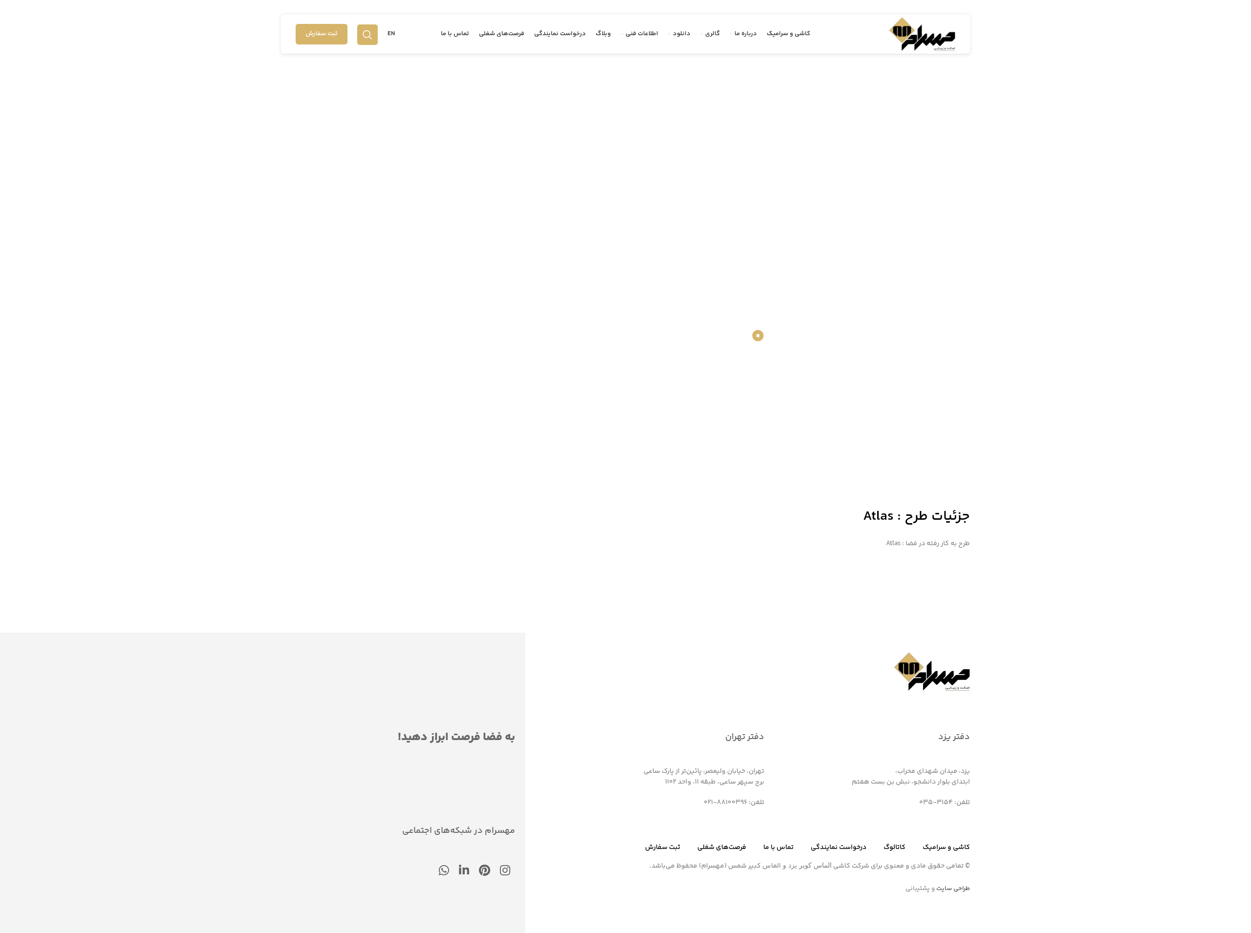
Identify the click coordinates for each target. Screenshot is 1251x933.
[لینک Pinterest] (484, 872)
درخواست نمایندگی (838, 847)
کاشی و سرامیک (946, 847)
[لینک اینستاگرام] (505, 872)
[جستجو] (367, 34)
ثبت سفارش (321, 34)
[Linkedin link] (464, 872)
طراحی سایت (953, 888)
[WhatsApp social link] (444, 872)
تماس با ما (778, 847)
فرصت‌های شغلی (721, 847)
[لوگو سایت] (922, 34)
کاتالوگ (895, 847)
